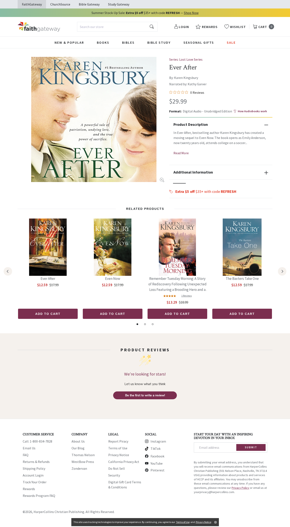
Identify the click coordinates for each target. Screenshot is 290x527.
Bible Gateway (89, 4)
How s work (252, 111)
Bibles (128, 42)
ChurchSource (60, 4)
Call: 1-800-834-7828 (37, 441)
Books (103, 42)
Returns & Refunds (36, 462)
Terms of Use (117, 448)
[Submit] (152, 27)
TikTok (155, 448)
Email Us (29, 448)
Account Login (33, 475)
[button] (179, 183)
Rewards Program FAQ (39, 495)
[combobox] (117, 27)
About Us (78, 441)
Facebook (157, 456)
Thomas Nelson (83, 455)
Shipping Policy (34, 468)
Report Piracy (118, 441)
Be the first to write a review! (145, 395)
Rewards (29, 489)
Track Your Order (34, 482)
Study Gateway (118, 4)
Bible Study (159, 42)
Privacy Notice (118, 455)
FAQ (25, 455)
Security (114, 475)
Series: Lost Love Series (186, 59)
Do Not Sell (116, 468)
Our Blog (78, 448)
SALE (231, 42)
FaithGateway (32, 4)
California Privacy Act (123, 462)
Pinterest (158, 470)
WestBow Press (83, 462)
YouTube (157, 463)
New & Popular (69, 42)
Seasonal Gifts (198, 42)
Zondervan (79, 468)
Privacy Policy (240, 488)
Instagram (158, 441)
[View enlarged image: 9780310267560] (94, 119)
